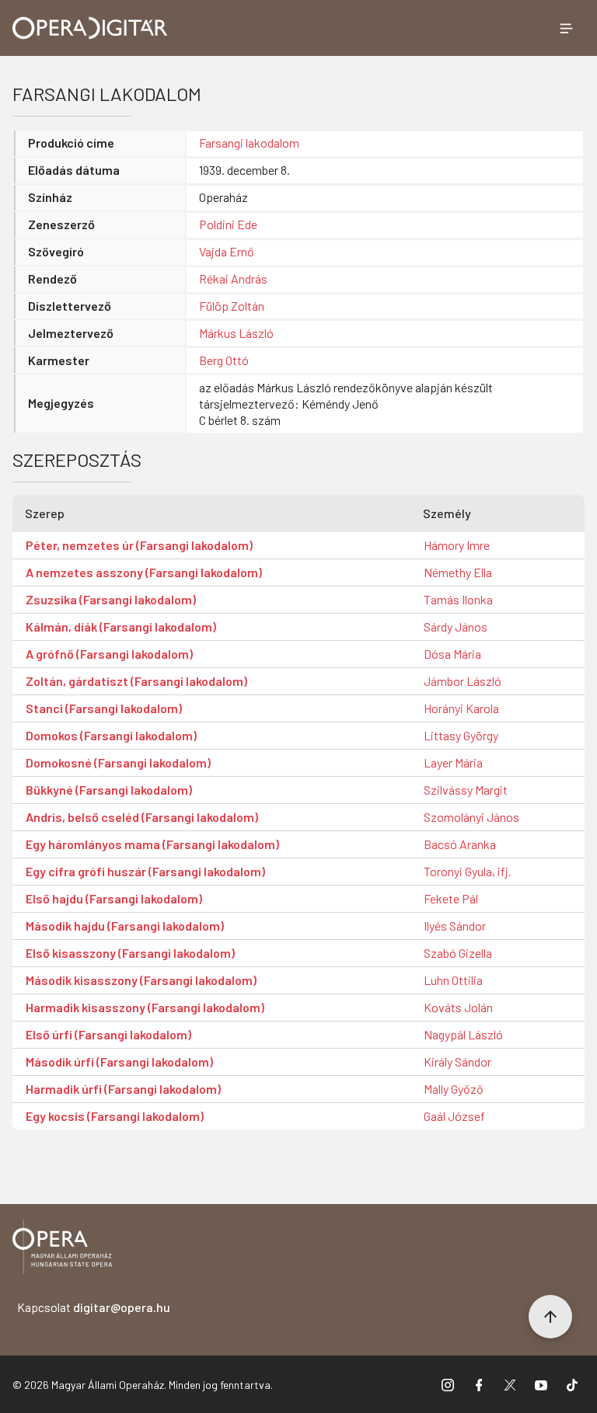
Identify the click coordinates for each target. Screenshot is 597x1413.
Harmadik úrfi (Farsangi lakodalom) (123, 1088)
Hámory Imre (457, 545)
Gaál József (454, 1115)
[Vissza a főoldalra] (62, 1249)
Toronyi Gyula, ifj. (467, 871)
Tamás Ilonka (458, 599)
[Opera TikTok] (572, 1384)
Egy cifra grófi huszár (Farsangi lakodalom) (145, 871)
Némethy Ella (458, 572)
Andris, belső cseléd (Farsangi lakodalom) (142, 816)
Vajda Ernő (226, 251)
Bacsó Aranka (460, 844)
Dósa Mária (452, 653)
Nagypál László (463, 1034)
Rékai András (233, 278)
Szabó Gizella (458, 952)
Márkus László (236, 332)
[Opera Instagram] (447, 1384)
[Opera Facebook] (478, 1384)
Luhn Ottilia (453, 980)
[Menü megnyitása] (566, 28)
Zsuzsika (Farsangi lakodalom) (111, 599)
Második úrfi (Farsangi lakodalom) (119, 1061)
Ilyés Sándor (455, 925)
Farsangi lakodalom (249, 142)
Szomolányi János (471, 816)
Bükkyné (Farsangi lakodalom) (109, 789)
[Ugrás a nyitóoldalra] (90, 28)
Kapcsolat (93, 1307)
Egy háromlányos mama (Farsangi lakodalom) (152, 844)
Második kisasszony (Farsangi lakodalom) (141, 980)
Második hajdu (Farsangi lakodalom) (125, 925)
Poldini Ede (228, 224)
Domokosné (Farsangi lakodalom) (118, 762)
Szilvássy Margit (466, 789)
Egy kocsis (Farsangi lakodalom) (115, 1115)
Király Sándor (457, 1061)
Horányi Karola (461, 708)
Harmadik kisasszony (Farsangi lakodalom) (145, 1007)
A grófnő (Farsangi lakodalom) (109, 653)
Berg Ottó (224, 360)
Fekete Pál (451, 898)
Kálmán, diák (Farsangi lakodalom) (121, 626)
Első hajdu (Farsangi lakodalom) (114, 898)
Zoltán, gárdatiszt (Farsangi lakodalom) (136, 680)
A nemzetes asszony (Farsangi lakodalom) (144, 572)
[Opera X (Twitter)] (510, 1384)
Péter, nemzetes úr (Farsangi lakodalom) (139, 545)
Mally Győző (454, 1088)
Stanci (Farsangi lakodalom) (104, 708)
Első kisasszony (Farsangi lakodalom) (130, 952)
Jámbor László (462, 680)
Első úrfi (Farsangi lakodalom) (108, 1034)
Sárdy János (455, 626)
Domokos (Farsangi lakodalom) (111, 735)
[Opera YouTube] (541, 1384)
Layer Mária (453, 762)
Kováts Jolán (458, 1007)
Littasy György (461, 735)
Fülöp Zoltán (231, 305)
